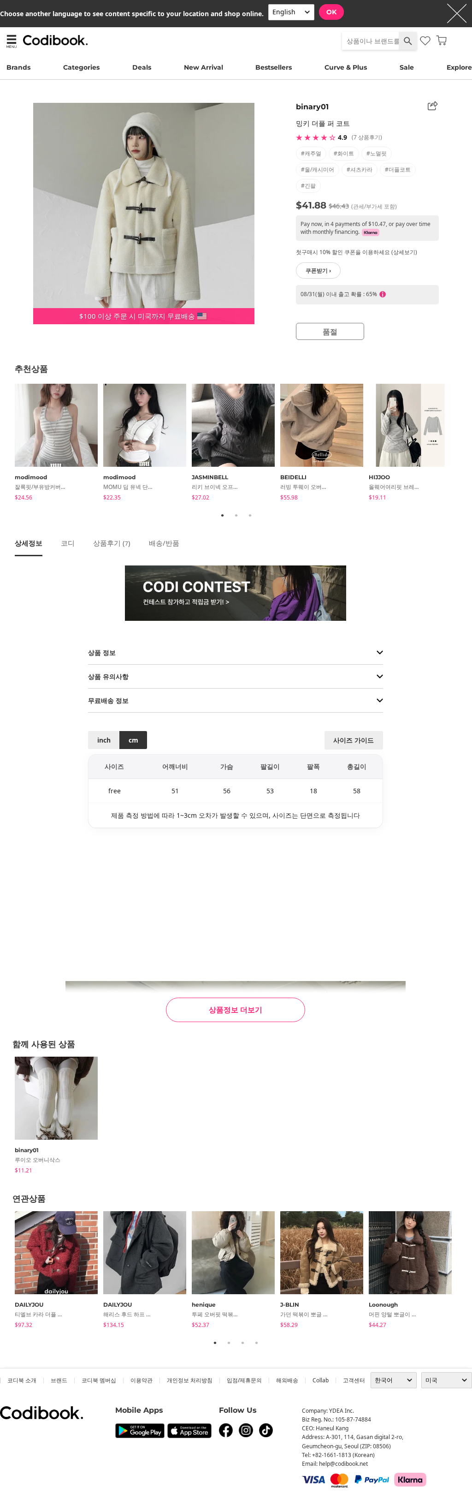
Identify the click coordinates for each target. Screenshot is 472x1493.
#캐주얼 (311, 153)
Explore (459, 67)
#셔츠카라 (359, 169)
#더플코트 (398, 169)
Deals (141, 67)
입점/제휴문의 (244, 1380)
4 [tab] (256, 1342)
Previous (7, 443)
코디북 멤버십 (99, 1380)
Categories (81, 67)
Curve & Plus (345, 67)
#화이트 (344, 153)
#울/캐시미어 (317, 169)
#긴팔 (308, 186)
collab (321, 1380)
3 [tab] (249, 515)
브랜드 (59, 1380)
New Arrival (203, 67)
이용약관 (141, 1380)
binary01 (312, 106)
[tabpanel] (59, 443)
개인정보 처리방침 (189, 1380)
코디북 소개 (21, 1380)
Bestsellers (273, 67)
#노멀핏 (376, 153)
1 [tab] (222, 515)
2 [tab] (236, 515)
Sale (407, 67)
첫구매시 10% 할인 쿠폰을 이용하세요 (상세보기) (356, 252)
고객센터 (354, 1380)
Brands (18, 67)
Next (464, 443)
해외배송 (287, 1380)
